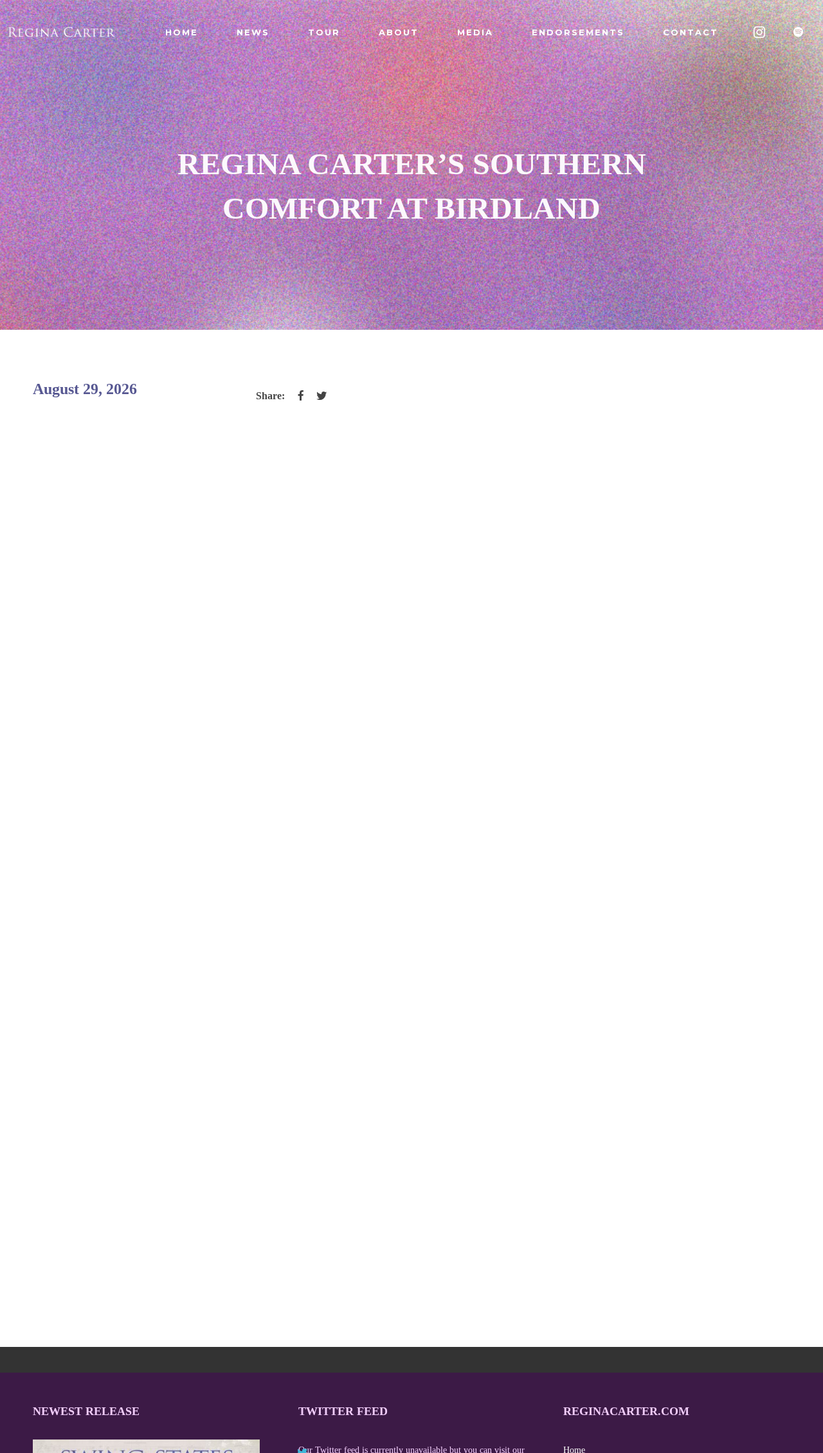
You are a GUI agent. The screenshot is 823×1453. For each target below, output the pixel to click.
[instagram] (760, 32)
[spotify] (798, 32)
